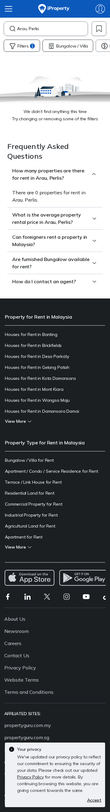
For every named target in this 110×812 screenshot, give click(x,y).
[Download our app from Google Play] (84, 578)
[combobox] (52, 28)
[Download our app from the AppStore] (29, 578)
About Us (14, 619)
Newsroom (16, 631)
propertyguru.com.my (27, 725)
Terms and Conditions (28, 692)
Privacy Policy (20, 668)
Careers (12, 643)
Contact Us (16, 655)
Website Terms (21, 680)
